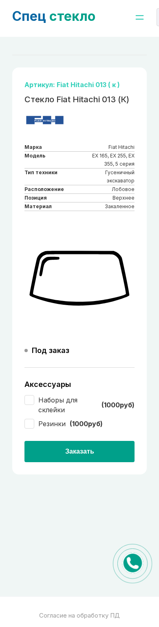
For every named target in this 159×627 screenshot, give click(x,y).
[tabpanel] (79, 278)
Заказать (79, 451)
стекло (53, 16)
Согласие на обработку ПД (79, 615)
